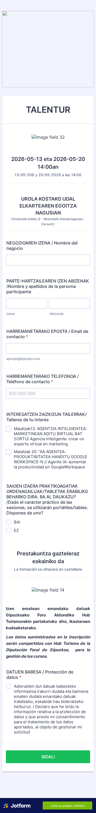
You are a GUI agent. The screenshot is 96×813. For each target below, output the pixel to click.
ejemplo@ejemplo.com (23, 359)
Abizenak (57, 314)
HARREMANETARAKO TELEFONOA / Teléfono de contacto (42, 379)
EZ (16, 530)
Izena (10, 314)
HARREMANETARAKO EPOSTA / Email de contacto (47, 334)
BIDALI (48, 756)
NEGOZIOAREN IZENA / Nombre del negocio (42, 245)
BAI (17, 522)
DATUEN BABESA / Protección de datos (39, 674)
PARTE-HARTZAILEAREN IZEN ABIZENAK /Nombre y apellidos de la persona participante (47, 286)
